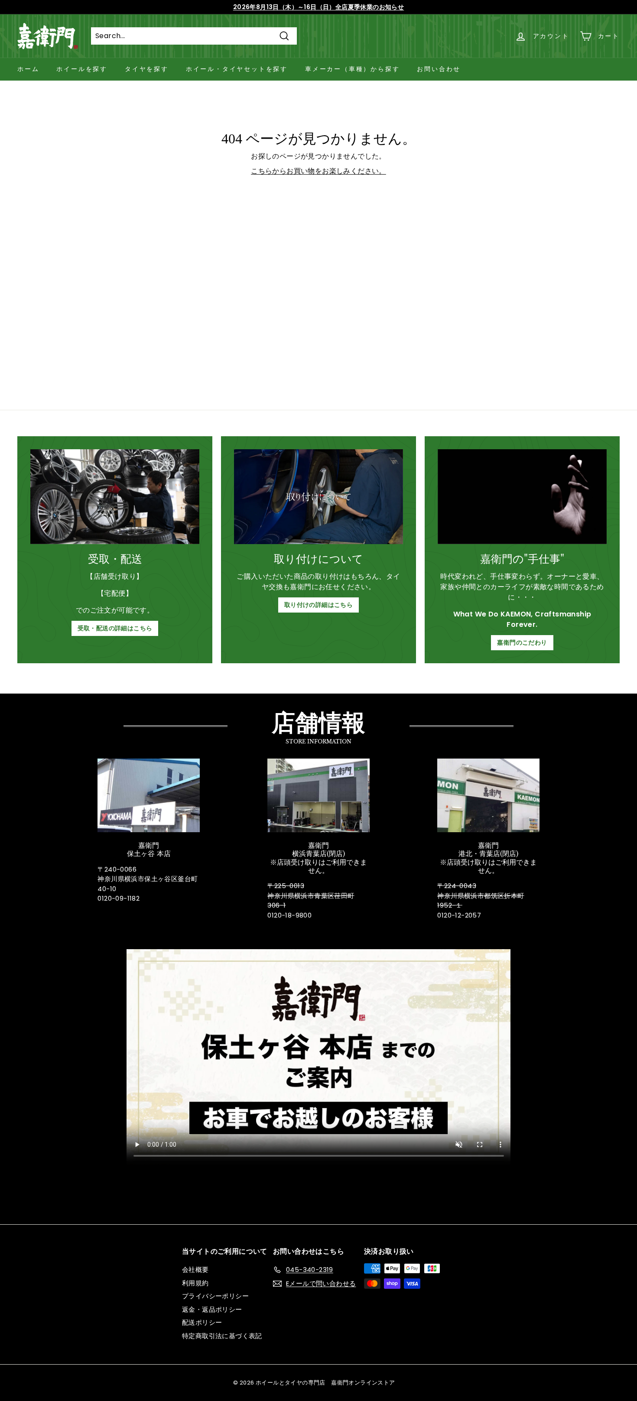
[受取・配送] (114, 496)
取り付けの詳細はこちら (318, 604)
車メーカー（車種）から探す (352, 69)
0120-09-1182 (119, 898)
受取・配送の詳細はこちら (115, 628)
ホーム (28, 69)
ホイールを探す (81, 69)
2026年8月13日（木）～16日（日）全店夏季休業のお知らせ (318, 7)
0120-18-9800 (289, 915)
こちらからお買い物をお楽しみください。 (318, 171)
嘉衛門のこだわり (522, 642)
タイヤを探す (147, 69)
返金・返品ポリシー (212, 1309)
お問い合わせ (439, 69)
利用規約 (195, 1282)
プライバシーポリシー (215, 1295)
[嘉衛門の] (522, 496)
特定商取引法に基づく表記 (222, 1335)
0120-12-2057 (459, 915)
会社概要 (195, 1269)
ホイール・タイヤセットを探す (237, 69)
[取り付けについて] (318, 496)
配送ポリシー (202, 1322)
